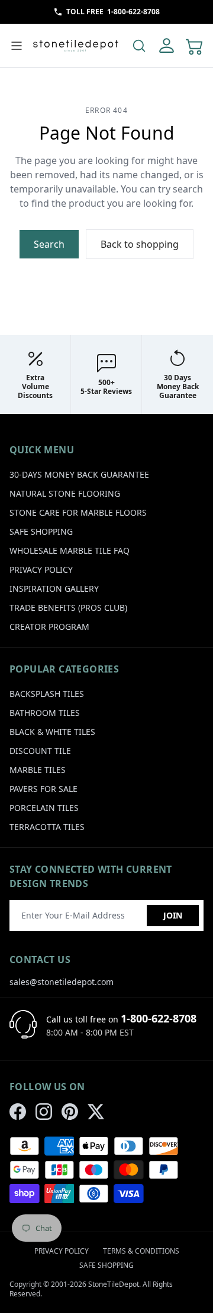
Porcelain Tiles (44, 807)
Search (49, 244)
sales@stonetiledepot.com (61, 981)
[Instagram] (44, 1111)
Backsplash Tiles (46, 693)
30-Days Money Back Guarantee (79, 474)
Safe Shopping (41, 531)
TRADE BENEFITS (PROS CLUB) (68, 607)
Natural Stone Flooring (64, 493)
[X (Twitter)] (96, 1111)
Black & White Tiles (52, 731)
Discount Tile (40, 750)
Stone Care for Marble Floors (78, 512)
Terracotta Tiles (47, 826)
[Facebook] (17, 1111)
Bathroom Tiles (44, 712)
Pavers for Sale (43, 788)
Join (172, 915)
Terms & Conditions (141, 1251)
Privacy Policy (41, 569)
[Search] (139, 45)
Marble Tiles (37, 769)
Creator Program (49, 626)
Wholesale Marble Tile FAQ (69, 550)
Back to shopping (140, 244)
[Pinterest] (70, 1111)
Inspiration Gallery (54, 588)
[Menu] (16, 46)
